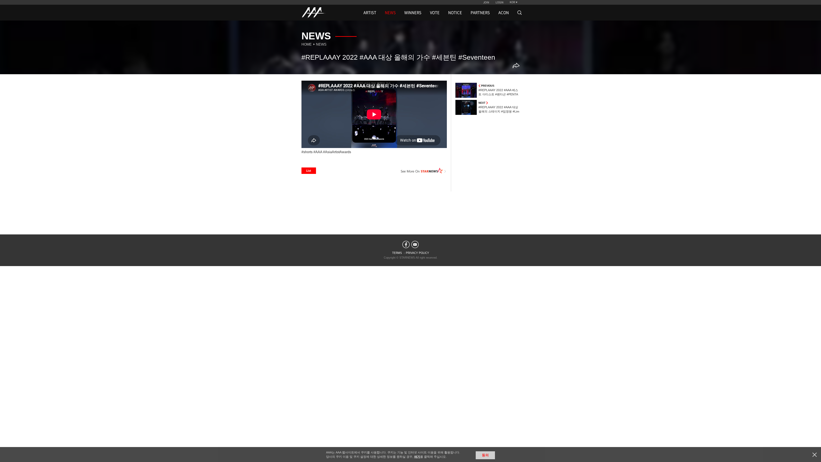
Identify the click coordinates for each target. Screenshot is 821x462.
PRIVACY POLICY (417, 253)
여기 (417, 456)
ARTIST (369, 13)
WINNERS (412, 13)
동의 (485, 455)
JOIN (486, 2)
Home (306, 44)
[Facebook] (406, 244)
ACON (503, 13)
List (308, 170)
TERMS (397, 253)
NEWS (390, 13)
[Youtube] (415, 244)
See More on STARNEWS (423, 170)
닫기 (814, 455)
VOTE (435, 13)
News (321, 44)
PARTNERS (480, 13)
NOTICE (455, 13)
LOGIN (500, 2)
